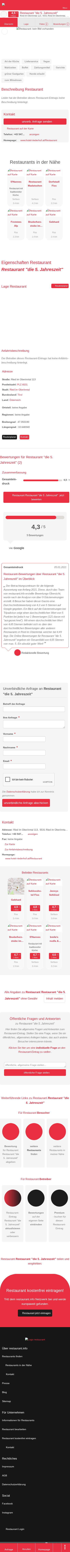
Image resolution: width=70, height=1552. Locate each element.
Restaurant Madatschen (35, 183)
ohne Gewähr (29, 998)
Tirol (20, 394)
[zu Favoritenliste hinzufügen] (4, 31)
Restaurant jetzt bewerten (38, 497)
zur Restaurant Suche (4, 14)
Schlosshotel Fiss (35, 893)
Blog (4, 1392)
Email (6, 761)
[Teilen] (57, 1547)
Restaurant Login (14, 1529)
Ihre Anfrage (10, 717)
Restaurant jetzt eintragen (36, 1313)
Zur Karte (10, 844)
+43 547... (19, 134)
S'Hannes (16, 181)
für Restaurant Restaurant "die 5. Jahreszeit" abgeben (10, 1154)
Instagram (7, 1512)
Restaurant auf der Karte (20, 128)
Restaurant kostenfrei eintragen (19, 1438)
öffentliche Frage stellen (36, 1072)
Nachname (9, 747)
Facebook (7, 1503)
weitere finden (34, 1150)
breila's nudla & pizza (54, 940)
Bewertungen (60, 24)
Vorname (8, 733)
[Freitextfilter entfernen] (54, 4)
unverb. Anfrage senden (36, 121)
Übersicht (8, 24)
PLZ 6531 (22, 384)
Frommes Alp (16, 223)
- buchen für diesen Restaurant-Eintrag (59, 1220)
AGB (4, 1475)
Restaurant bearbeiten (14, 1429)
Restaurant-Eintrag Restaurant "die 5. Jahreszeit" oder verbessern (12, 1224)
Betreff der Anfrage (14, 704)
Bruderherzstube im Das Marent (35, 224)
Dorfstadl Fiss (54, 183)
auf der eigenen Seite (36, 1218)
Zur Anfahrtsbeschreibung (19, 849)
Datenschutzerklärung (18, 791)
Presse (6, 1383)
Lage (26, 24)
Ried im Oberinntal (20, 389)
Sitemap (6, 1401)
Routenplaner (61, 286)
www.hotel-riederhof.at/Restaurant (38, 140)
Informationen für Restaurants (18, 1420)
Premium (63, 165)
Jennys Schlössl (54, 893)
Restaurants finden (12, 1356)
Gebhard (54, 221)
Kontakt (24, 437)
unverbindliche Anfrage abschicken (26, 803)
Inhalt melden (54, 998)
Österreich (15, 400)
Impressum (8, 1466)
